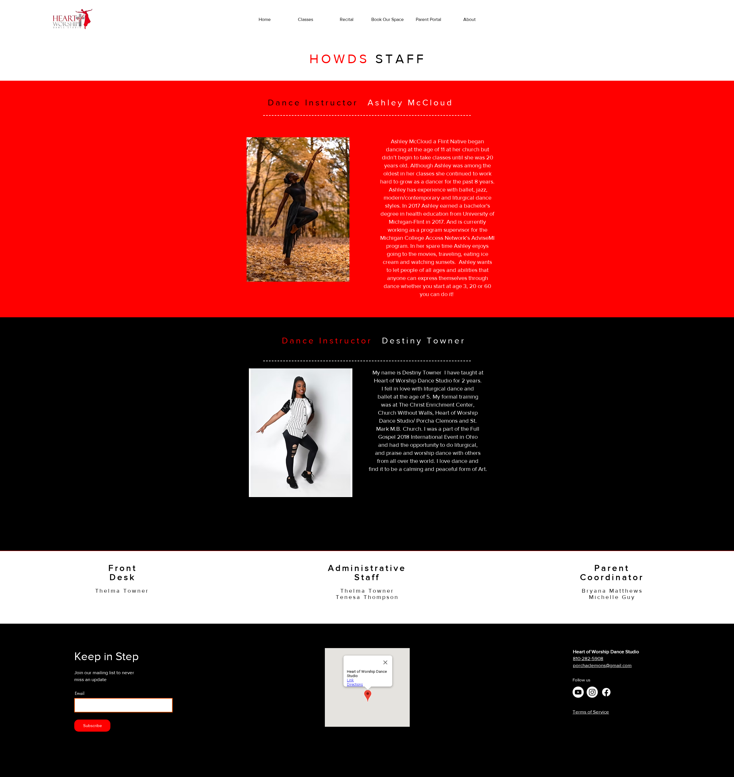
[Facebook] (606, 692)
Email (79, 693)
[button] (469, 19)
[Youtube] (578, 692)
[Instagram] (592, 692)
